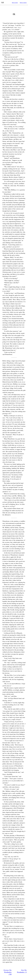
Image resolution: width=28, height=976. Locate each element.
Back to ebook (15, 2)
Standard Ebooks (2, 2)
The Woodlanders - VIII (8, 972)
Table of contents (23, 2)
